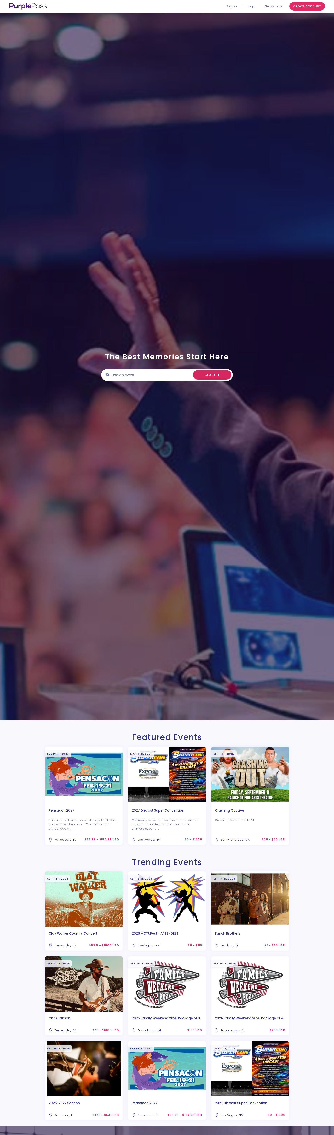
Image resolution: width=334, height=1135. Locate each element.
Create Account (307, 6)
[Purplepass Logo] (28, 6)
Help (250, 6)
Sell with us (273, 6)
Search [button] (212, 375)
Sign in (232, 6)
